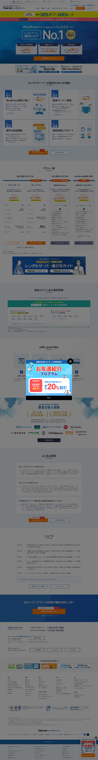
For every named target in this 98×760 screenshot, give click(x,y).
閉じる (70, 361)
